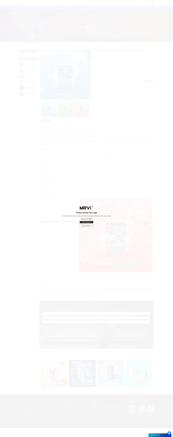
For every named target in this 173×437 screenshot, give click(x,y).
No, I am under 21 (86, 225)
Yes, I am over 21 (86, 222)
